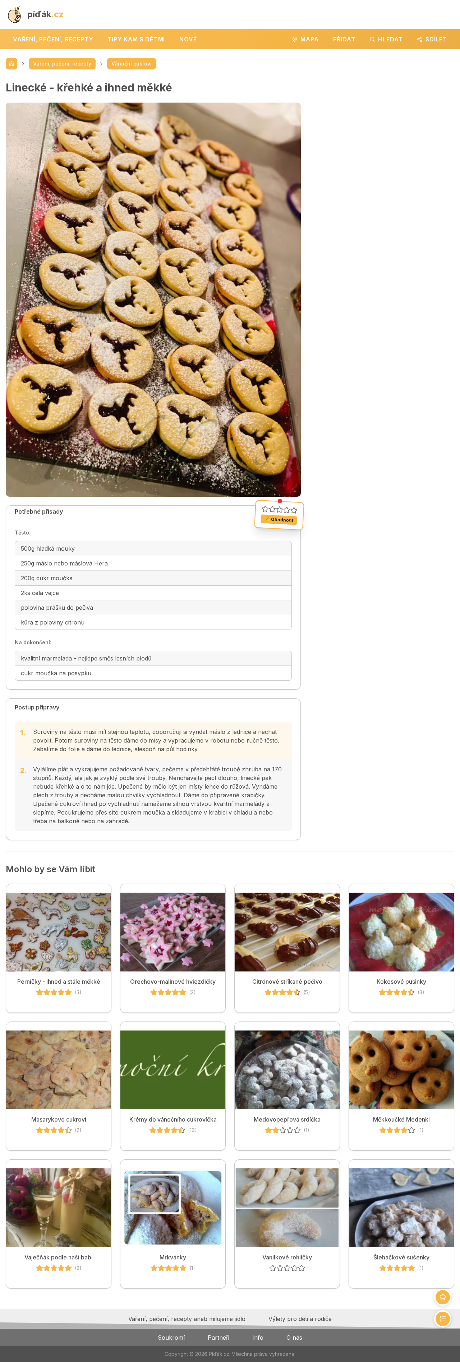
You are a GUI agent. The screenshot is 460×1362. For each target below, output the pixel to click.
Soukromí (171, 1337)
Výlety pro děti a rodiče (300, 1318)
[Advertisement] (383, 131)
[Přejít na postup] (442, 1318)
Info (257, 1337)
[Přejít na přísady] (442, 1297)
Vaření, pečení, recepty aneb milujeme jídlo (186, 1318)
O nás (294, 1337)
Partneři (218, 1337)
